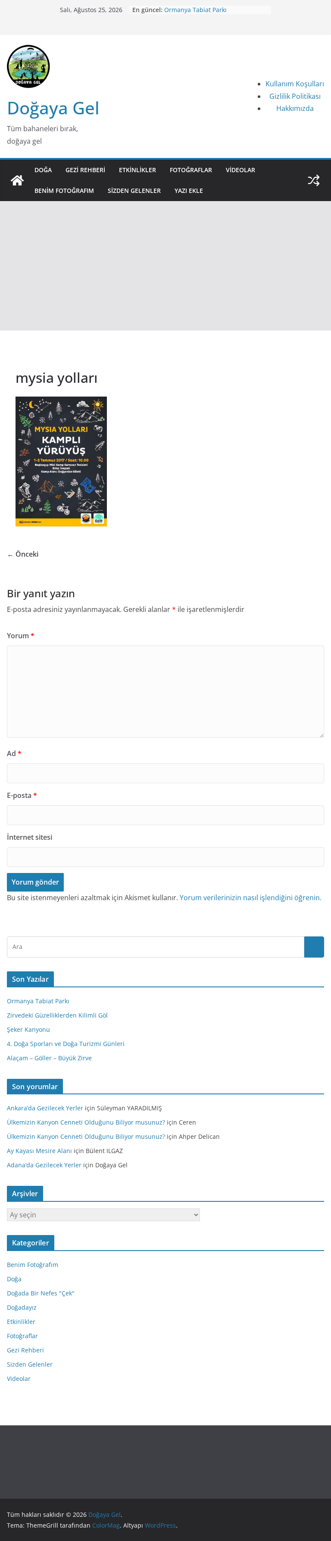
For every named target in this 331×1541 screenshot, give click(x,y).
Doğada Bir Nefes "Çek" (41, 1293)
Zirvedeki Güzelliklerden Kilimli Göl (57, 1015)
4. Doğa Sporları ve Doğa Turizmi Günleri (66, 1044)
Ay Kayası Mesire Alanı (39, 1151)
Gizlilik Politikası (295, 96)
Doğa (43, 170)
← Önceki (22, 554)
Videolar (240, 170)
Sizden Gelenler (134, 190)
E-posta (22, 795)
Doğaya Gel (53, 108)
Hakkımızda (295, 108)
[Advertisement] (165, 265)
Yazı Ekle (189, 190)
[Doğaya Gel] (17, 180)
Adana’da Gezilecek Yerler (44, 1165)
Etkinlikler (137, 170)
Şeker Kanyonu (28, 1029)
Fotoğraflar (191, 170)
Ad (14, 753)
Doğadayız (22, 1307)
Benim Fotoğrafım (64, 190)
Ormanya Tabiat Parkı (195, 10)
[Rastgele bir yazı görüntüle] (313, 180)
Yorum (20, 635)
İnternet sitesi (29, 837)
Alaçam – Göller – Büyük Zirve (49, 1058)
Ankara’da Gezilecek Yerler (45, 1108)
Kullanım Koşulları (294, 83)
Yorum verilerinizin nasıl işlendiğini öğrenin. (251, 897)
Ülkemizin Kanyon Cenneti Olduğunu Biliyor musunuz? (86, 1122)
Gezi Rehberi (85, 170)
